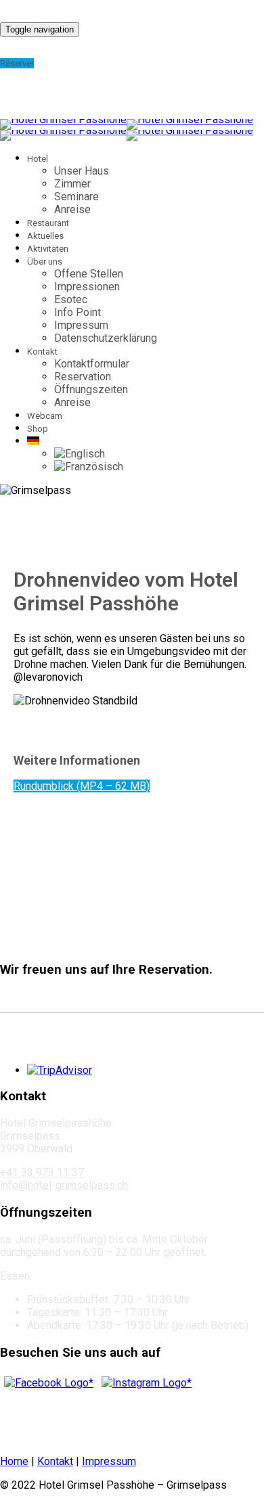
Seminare (76, 196)
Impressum (81, 325)
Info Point (77, 312)
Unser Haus (81, 170)
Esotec (70, 299)
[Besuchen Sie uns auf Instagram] (146, 1382)
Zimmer (72, 183)
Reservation (82, 376)
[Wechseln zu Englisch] (79, 453)
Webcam (44, 416)
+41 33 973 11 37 (42, 1172)
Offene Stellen (88, 273)
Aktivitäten (47, 249)
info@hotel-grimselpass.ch (64, 1185)
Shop (37, 429)
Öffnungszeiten (91, 389)
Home (14, 1461)
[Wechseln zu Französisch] (88, 466)
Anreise (72, 209)
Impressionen (87, 286)
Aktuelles (45, 236)
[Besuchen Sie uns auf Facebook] (48, 1382)
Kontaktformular (91, 363)
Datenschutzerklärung (105, 338)
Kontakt (55, 1461)
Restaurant (48, 223)
